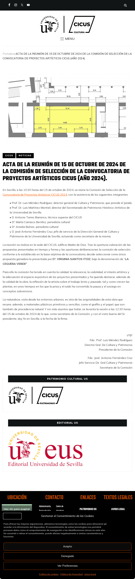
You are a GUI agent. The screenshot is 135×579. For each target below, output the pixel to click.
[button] (67, 38)
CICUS (9, 155)
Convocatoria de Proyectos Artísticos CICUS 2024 (35, 194)
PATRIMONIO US (88, 509)
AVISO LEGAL (118, 509)
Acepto (67, 546)
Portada (8, 53)
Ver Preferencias (67, 565)
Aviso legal (90, 574)
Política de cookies (49, 574)
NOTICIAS (25, 155)
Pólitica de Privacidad (71, 574)
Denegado (67, 556)
